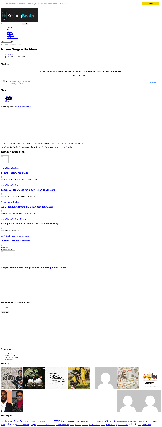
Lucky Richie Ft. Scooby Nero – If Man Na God (28, 189)
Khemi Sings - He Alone (20, 81)
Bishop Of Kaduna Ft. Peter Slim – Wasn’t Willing (29, 223)
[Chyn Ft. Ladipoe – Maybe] (79, 378)
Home (2, 44)
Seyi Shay (72, 425)
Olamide (11, 424)
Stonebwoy (92, 425)
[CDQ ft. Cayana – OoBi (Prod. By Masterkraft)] (150, 378)
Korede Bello (123, 421)
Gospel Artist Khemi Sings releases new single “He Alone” (34, 267)
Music (3, 168)
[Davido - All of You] (106, 378)
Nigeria (8, 168)
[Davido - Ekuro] (128, 401)
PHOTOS (10, 36)
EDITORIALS (12, 38)
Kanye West (111, 421)
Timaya (103, 425)
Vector (120, 425)
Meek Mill (142, 421)
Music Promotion (11, 355)
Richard (10, 55)
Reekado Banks (42, 425)
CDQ (34, 421)
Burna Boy (19, 421)
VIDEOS (10, 34)
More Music (5, 247)
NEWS (9, 30)
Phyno (33, 424)
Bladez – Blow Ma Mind (14, 172)
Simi (83, 425)
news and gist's (62, 147)
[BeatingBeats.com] (19, 22)
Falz (81, 421)
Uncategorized (25, 219)
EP (2, 236)
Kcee (118, 421)
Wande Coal (125, 425)
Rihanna (59, 425)
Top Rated (15, 168)
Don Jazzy (66, 421)
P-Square (19, 425)
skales (86, 425)
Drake (72, 421)
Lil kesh (129, 421)
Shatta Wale (78, 425)
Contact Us (9, 359)
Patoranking (26, 425)
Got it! (150, 3)
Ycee (139, 425)
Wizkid (132, 424)
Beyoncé (9, 421)
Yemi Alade (146, 425)
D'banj (49, 421)
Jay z (104, 421)
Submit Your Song (11, 357)
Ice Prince (93, 421)
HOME (9, 28)
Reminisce (51, 425)
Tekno (98, 425)
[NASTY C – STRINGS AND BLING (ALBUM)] (12, 378)
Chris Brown (42, 421)
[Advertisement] (19, 124)
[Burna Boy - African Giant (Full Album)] (128, 378)
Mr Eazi (149, 421)
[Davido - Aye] (150, 401)
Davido (57, 420)
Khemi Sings (26, 107)
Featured (6, 44)
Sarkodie (65, 425)
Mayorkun (135, 421)
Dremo (77, 421)
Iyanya (99, 421)
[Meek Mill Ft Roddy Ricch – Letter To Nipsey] (12, 401)
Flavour (86, 421)
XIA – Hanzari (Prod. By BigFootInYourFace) (27, 206)
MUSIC (9, 32)
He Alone (17, 107)
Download (152, 82)
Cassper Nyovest (28, 421)
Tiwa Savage (111, 424)
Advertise (8, 353)
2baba (3, 421)
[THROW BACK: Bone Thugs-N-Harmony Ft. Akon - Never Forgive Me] (34, 378)
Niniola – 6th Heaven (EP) (16, 240)
